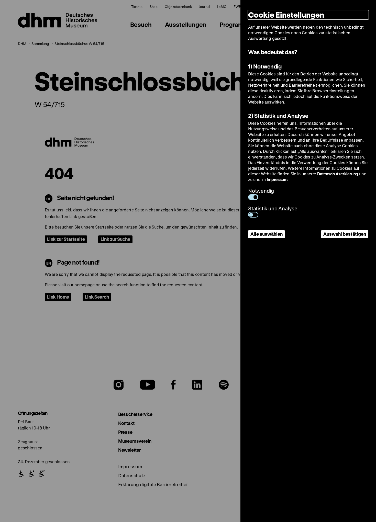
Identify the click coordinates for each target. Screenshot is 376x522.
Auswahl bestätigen (344, 233)
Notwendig (261, 191)
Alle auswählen (266, 233)
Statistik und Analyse (272, 208)
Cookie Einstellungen (286, 14)
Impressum (277, 179)
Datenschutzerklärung (337, 173)
